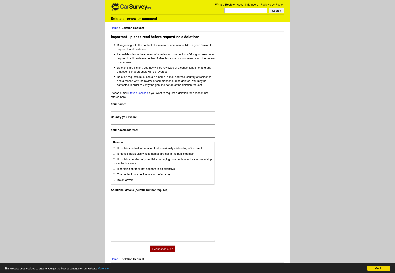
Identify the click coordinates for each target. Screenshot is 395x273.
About (240, 4)
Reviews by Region (272, 4)
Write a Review (225, 4)
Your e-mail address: (124, 130)
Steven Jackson (138, 93)
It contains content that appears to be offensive (145, 169)
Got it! (378, 268)
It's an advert (124, 180)
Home (114, 28)
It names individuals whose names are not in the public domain (155, 153)
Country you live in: (124, 117)
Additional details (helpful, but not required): (140, 190)
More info (103, 268)
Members (252, 4)
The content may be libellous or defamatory (143, 174)
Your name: (118, 104)
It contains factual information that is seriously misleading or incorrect (159, 148)
